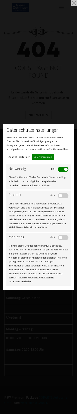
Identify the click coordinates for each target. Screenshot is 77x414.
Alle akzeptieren (43, 156)
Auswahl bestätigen (19, 156)
